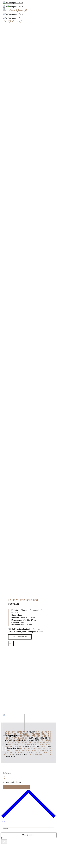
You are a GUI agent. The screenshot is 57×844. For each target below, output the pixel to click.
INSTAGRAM (10, 756)
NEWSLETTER (21, 754)
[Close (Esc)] (4, 842)
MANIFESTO (34, 740)
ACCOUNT (30, 732)
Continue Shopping (16, 787)
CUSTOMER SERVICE (38, 738)
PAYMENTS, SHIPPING (31, 746)
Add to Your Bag (20, 637)
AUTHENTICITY (11, 736)
